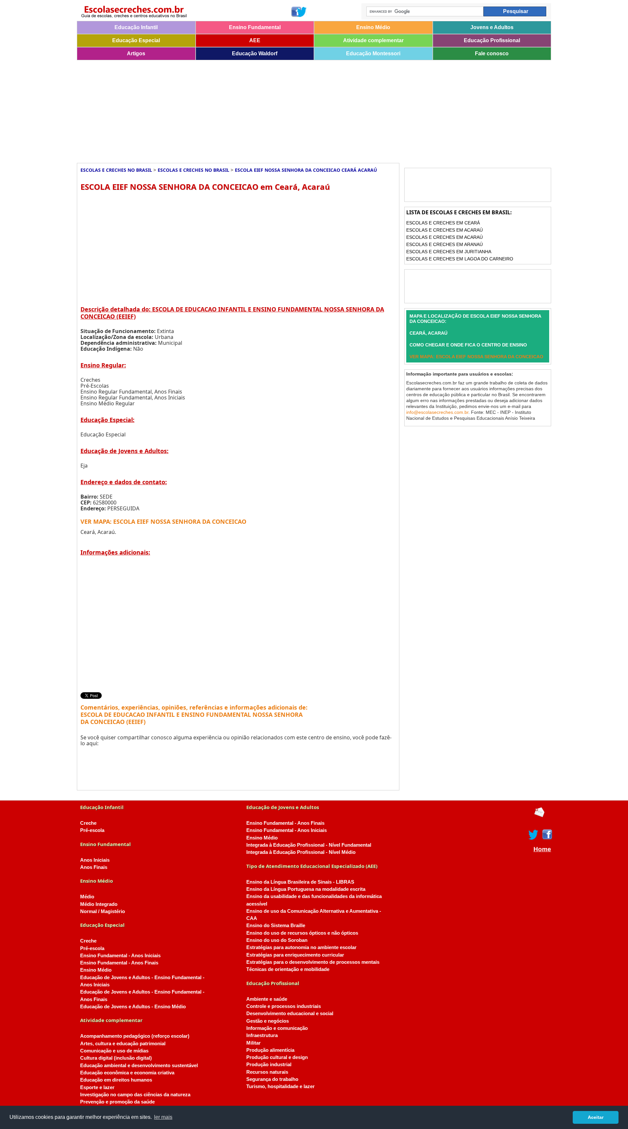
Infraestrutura (262, 1035)
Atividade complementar (373, 40)
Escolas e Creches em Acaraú (444, 230)
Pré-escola (92, 830)
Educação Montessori (373, 53)
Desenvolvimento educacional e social (289, 1013)
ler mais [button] (163, 1117)
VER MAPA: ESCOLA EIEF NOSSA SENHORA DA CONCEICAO (163, 521)
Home (542, 849)
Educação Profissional (492, 40)
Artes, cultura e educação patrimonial (123, 1043)
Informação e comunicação (277, 1028)
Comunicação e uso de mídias (114, 1050)
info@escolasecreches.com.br (437, 412)
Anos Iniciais (95, 860)
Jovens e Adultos (492, 27)
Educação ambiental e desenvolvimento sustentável (139, 1065)
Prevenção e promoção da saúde (117, 1101)
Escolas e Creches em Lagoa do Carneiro (459, 258)
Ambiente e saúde (266, 999)
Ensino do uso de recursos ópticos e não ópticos (302, 933)
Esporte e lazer (97, 1087)
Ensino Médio (373, 27)
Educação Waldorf (254, 53)
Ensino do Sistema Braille (275, 925)
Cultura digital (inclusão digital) (116, 1058)
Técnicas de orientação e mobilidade (287, 969)
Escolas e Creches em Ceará (443, 222)
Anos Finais (93, 867)
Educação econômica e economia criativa (127, 1072)
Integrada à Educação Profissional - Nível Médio (301, 852)
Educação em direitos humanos (116, 1080)
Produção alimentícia (270, 1050)
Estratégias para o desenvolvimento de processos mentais (312, 962)
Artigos (136, 53)
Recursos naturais (267, 1072)
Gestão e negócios (267, 1021)
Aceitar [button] (595, 1117)
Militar (253, 1043)
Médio (87, 896)
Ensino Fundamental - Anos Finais (119, 962)
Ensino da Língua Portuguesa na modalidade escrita (305, 889)
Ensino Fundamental (255, 27)
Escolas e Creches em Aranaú (444, 244)
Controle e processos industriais (283, 1006)
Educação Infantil (136, 27)
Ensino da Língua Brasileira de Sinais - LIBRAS (300, 882)
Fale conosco (492, 53)
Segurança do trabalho (272, 1079)
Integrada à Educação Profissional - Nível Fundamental (308, 845)
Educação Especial (136, 40)
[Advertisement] (273, 109)
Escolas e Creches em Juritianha (448, 251)
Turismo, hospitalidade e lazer (280, 1086)
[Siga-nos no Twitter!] (302, 12)
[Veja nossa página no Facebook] (295, 12)
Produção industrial (268, 1064)
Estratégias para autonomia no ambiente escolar (301, 947)
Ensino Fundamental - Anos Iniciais (120, 955)
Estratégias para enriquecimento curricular (295, 955)
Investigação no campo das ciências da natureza (135, 1094)
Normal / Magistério (102, 911)
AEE (254, 40)
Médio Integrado (98, 904)
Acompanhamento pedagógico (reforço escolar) (134, 1036)
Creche (88, 823)
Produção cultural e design (277, 1057)
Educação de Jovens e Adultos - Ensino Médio (133, 1006)
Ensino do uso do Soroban (276, 940)
